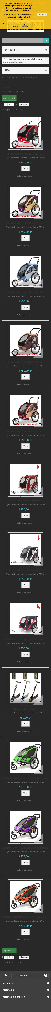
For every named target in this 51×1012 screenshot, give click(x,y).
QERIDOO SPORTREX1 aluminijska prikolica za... (25, 778)
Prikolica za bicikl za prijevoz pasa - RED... (25, 639)
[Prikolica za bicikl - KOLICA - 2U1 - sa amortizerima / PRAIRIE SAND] (25, 340)
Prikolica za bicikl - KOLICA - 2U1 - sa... (25, 154)
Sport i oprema (14, 59)
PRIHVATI (42, 15)
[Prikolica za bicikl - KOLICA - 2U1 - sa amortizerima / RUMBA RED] (25, 410)
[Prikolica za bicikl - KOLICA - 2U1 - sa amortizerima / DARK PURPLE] (25, 202)
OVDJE (24, 26)
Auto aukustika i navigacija (32, 59)
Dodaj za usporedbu (24, 176)
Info (7, 70)
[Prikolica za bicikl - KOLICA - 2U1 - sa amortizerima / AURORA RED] (25, 132)
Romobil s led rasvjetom (25, 709)
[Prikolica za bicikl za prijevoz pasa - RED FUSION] (25, 618)
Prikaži (4, 92)
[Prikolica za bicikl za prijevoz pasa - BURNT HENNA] (25, 479)
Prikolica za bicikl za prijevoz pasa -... (25, 501)
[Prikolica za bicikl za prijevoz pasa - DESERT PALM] (25, 549)
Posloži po (6, 87)
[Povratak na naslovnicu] (4, 59)
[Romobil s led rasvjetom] (25, 688)
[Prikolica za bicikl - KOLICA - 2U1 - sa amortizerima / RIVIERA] (25, 271)
